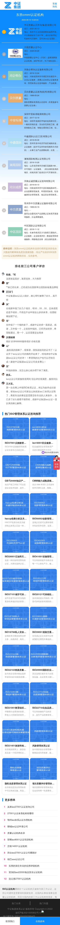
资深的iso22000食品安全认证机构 (25, 872)
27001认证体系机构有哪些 (20, 813)
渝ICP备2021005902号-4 (28, 912)
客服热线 (55, 5)
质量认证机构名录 (16, 832)
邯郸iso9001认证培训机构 (20, 839)
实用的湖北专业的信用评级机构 (24, 865)
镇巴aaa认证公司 (15, 859)
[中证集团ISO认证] (12, 5)
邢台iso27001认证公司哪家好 (22, 852)
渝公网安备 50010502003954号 (19, 916)
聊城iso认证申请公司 (17, 826)
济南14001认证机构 (17, 846)
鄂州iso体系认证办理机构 (19, 819)
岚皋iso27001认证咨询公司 (20, 806)
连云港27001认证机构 (20, 878)
